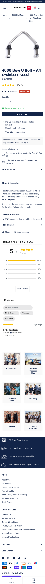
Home (4, 15)
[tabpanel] (22, 326)
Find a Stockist (8, 491)
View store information (15, 132)
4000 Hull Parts (18, 15)
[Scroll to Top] (40, 570)
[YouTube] (14, 558)
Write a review (22, 289)
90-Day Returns (7, 1)
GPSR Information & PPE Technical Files (18, 529)
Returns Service (8, 518)
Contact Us (6, 515)
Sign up (18, 142)
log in (26, 142)
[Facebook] (3, 558)
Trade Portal (7, 502)
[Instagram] (8, 558)
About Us (6, 480)
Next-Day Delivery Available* (34, 1)
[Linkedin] (25, 558)
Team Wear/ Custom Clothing (14, 495)
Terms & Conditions (10, 522)
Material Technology (10, 537)
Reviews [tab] (9, 300)
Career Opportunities (10, 487)
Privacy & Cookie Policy (12, 526)
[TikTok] (19, 558)
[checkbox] (9, 318)
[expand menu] (4, 7)
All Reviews (7, 483)
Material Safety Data (10, 533)
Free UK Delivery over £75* (19, 1)
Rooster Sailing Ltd (15, 573)
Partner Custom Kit (10, 498)
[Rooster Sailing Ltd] (22, 8)
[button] (39, 7)
